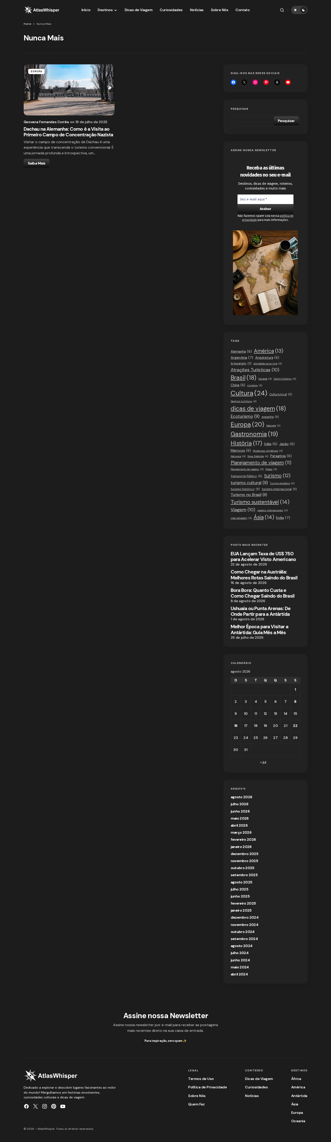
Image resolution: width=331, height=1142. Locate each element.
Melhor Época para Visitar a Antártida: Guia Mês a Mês (259, 629)
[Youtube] (288, 82)
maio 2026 (240, 818)
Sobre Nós (197, 1095)
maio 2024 (240, 967)
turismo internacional (279, 489)
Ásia (264, 517)
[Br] (266, 82)
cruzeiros (254, 385)
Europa (37, 71)
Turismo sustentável (260, 502)
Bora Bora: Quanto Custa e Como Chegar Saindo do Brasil (262, 593)
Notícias (252, 1095)
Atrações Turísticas (255, 370)
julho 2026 (239, 804)
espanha (270, 417)
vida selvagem (241, 518)
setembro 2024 (244, 939)
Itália (270, 444)
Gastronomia (254, 434)
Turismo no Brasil (249, 494)
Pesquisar (240, 108)
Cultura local (280, 394)
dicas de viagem (258, 408)
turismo (277, 475)
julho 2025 (239, 889)
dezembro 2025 (244, 854)
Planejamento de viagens (247, 469)
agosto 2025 (241, 882)
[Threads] (277, 82)
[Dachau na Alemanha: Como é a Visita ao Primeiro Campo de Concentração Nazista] (69, 89)
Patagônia (281, 456)
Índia (283, 517)
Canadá (265, 378)
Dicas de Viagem (259, 1078)
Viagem (243, 510)
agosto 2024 (242, 946)
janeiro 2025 (241, 910)
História (246, 443)
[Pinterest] (53, 1106)
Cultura (249, 393)
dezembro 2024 (245, 917)
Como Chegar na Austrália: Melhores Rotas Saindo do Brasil (264, 575)
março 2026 (241, 832)
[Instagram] (255, 82)
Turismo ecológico (282, 483)
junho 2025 (240, 896)
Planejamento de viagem (261, 462)
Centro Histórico (285, 378)
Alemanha (241, 351)
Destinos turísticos (243, 401)
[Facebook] (233, 82)
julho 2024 (240, 953)
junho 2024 (240, 960)
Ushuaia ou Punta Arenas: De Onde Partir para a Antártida (261, 611)
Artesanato (241, 363)
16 (236, 725)
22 (295, 725)
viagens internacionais (272, 510)
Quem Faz (196, 1104)
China (238, 385)
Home (27, 24)
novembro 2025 (244, 861)
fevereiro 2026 (243, 839)
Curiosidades (256, 1087)
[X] (244, 82)
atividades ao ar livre (268, 363)
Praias (271, 469)
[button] (282, 10)
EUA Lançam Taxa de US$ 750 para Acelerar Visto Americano (263, 556)
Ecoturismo (245, 416)
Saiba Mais (36, 163)
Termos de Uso (201, 1078)
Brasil (243, 377)
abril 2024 (239, 974)
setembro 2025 (244, 875)
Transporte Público (246, 476)
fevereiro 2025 (243, 903)
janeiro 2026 (241, 847)
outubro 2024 (243, 932)
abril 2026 (239, 825)
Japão (287, 444)
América (268, 351)
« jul (263, 762)
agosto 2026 (241, 797)
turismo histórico (245, 489)
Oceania (298, 1121)
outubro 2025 (242, 868)
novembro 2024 (244, 925)
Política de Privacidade (207, 1087)
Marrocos (241, 450)
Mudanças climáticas (268, 450)
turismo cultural (249, 483)
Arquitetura (267, 357)
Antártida (299, 1095)
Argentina (242, 357)
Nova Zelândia (258, 456)
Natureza (238, 456)
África (296, 1078)
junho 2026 (240, 811)
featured (273, 425)
